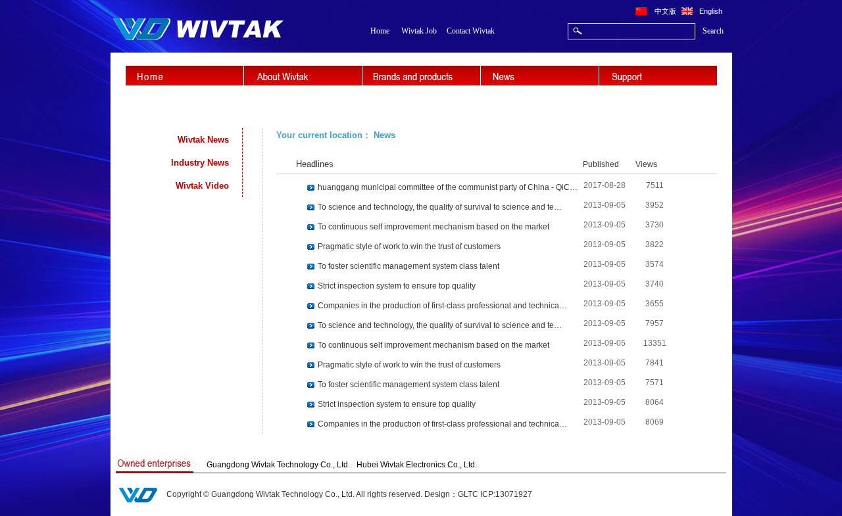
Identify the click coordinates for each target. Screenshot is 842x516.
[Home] (184, 75)
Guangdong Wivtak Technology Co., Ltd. (278, 464)
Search (713, 30)
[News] (540, 75)
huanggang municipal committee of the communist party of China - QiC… (448, 187)
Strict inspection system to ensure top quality (397, 286)
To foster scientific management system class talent (408, 266)
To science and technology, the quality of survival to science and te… (440, 207)
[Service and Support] (658, 75)
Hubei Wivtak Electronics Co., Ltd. (417, 464)
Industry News (200, 163)
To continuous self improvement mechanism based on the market (433, 226)
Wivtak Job (419, 30)
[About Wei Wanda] (303, 75)
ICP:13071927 (506, 494)
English (710, 10)
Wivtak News (203, 140)
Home (379, 30)
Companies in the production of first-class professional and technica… (442, 305)
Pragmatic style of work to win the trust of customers (409, 246)
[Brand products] (421, 75)
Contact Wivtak (471, 30)
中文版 (665, 10)
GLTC (468, 494)
